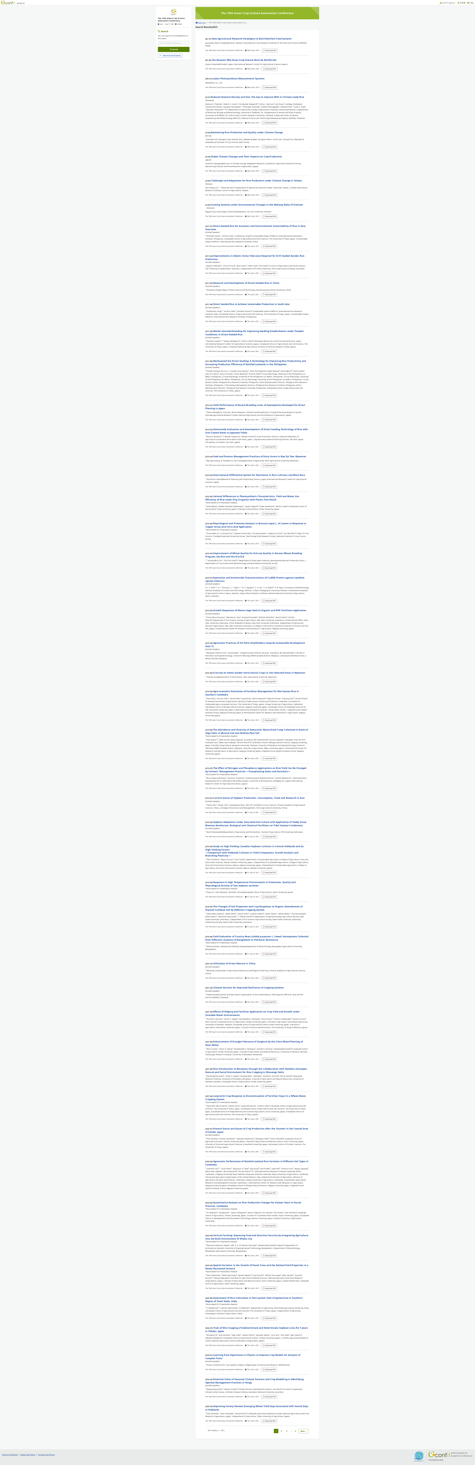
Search (164, 31)
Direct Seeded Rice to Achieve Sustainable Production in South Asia (251, 304)
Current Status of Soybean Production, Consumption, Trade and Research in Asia (259, 797)
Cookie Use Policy (46, 1454)
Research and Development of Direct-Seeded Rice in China (246, 282)
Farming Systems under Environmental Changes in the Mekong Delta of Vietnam (257, 204)
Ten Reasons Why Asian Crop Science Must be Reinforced (244, 59)
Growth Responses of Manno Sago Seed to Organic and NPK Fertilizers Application (259, 610)
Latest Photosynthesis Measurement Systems (239, 78)
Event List (202, 22)
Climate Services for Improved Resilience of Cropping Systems (248, 987)
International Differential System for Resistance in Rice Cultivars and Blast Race (259, 474)
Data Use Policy (28, 1454)
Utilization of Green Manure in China (234, 963)
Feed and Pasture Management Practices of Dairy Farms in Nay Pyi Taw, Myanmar (259, 456)
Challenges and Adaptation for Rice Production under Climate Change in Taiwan (256, 180)
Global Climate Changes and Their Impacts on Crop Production (246, 156)
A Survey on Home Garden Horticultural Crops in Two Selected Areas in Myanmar (259, 672)
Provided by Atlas (435, 1460)
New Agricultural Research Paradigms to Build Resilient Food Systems (252, 38)
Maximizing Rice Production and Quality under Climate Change (247, 132)
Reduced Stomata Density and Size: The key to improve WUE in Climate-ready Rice (257, 96)
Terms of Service (10, 1454)
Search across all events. (172, 56)
